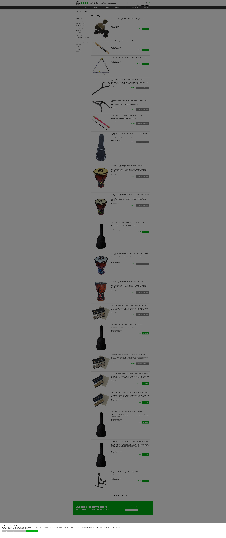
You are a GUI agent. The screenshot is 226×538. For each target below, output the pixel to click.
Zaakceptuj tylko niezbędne (9, 531)
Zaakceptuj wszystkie (32, 531)
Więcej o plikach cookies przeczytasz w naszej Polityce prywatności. (15, 528)
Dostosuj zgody (21, 531)
